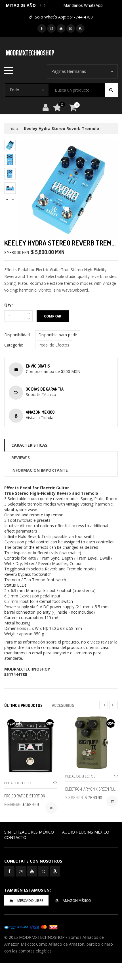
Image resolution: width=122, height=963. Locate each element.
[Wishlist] (55, 783)
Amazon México (77, 900)
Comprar (52, 316)
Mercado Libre (30, 900)
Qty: (8, 305)
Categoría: (13, 345)
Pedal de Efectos (53, 345)
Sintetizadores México (29, 832)
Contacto (15, 837)
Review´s (20, 457)
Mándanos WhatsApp (83, 5)
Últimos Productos (23, 705)
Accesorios (63, 705)
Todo (14, 89)
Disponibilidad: (17, 334)
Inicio (13, 128)
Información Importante (39, 470)
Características (29, 445)
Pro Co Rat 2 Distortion (24, 795)
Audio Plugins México (85, 832)
